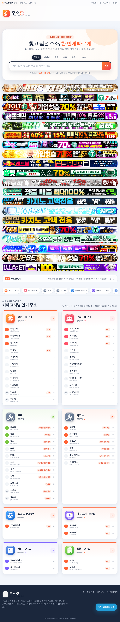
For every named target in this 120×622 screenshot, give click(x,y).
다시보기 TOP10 (102, 290)
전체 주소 (23, 3)
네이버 (47, 57)
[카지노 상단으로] (112, 416)
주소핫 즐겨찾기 (10, 3)
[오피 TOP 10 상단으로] (112, 318)
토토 (49, 290)
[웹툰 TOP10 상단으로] (112, 550)
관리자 (115, 3)
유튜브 (74, 57)
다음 (65, 57)
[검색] (106, 66)
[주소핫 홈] (18, 13)
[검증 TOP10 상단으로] (52, 550)
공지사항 (32, 3)
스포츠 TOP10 (81, 290)
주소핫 (36, 57)
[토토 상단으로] (52, 416)
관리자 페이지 (112, 592)
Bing (84, 57)
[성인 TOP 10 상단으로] (52, 318)
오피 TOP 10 (33, 290)
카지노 (63, 290)
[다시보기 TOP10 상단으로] (112, 515)
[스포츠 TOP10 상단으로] (52, 515)
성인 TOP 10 (14, 290)
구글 (56, 57)
